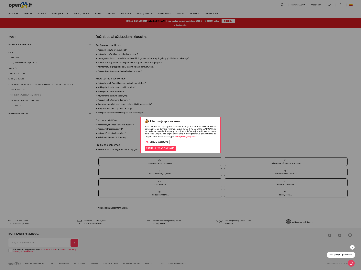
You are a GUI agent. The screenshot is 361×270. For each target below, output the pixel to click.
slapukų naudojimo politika (185, 137)
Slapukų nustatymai (159, 142)
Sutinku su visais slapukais (160, 148)
